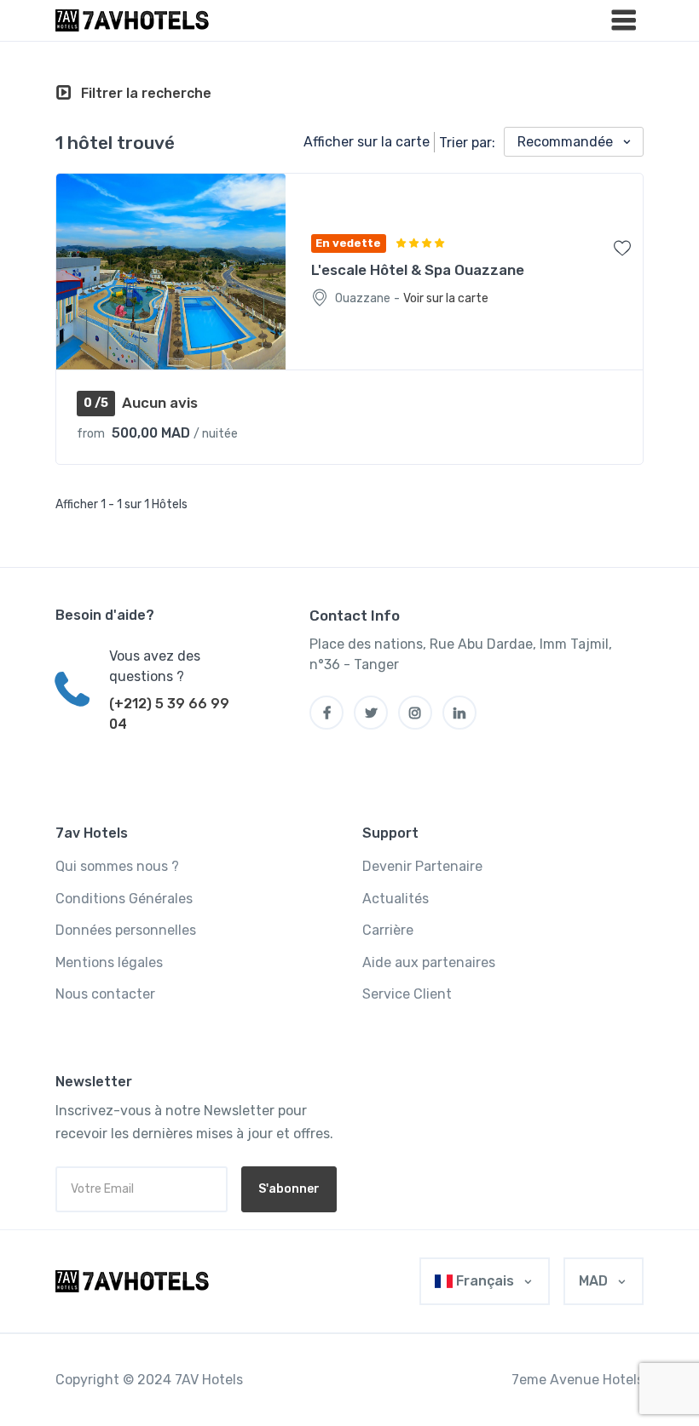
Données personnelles (125, 930)
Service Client (407, 994)
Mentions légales (109, 962)
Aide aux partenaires (428, 962)
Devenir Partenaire (422, 866)
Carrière (387, 930)
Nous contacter (105, 994)
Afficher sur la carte (366, 142)
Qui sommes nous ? (117, 866)
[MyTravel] (135, 1281)
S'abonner (289, 1189)
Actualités (395, 899)
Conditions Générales (124, 899)
